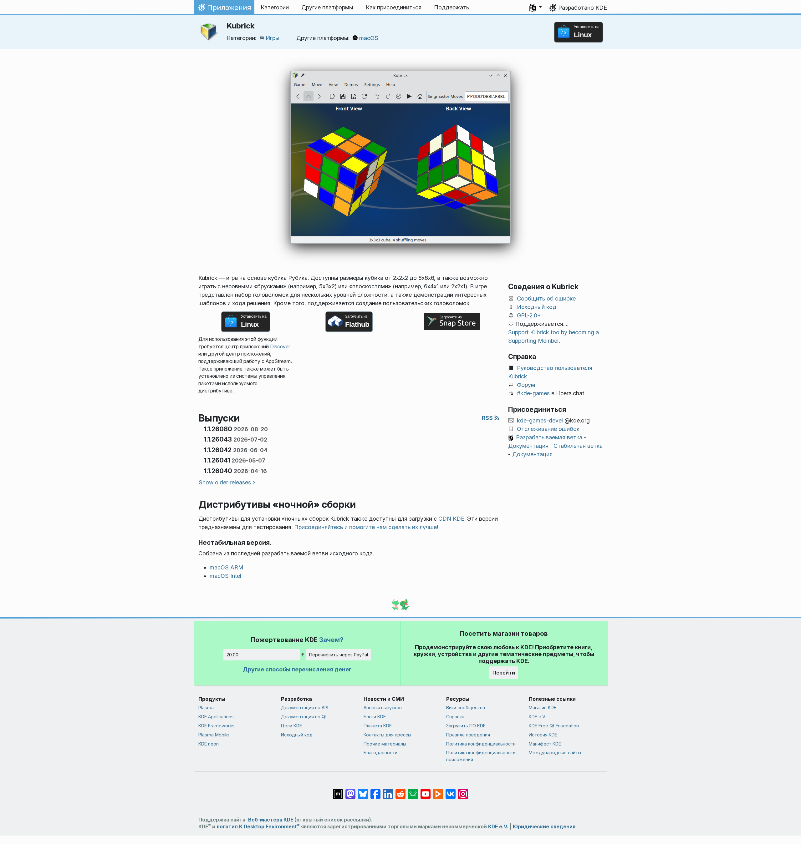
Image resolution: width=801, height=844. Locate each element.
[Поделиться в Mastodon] (350, 791)
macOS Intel (225, 576)
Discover (280, 347)
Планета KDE (378, 725)
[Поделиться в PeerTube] (438, 791)
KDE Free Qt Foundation (554, 725)
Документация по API (304, 707)
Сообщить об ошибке (546, 298)
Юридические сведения (544, 827)
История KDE (543, 734)
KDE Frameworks (216, 725)
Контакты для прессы (387, 734)
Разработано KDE (582, 7)
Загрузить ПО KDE (466, 725)
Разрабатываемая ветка (549, 437)
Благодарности (380, 752)
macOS (368, 38)
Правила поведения (468, 734)
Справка (455, 716)
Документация (528, 445)
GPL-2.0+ (529, 315)
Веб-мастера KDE (270, 820)
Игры (272, 38)
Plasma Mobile (213, 734)
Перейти (503, 673)
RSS (488, 418)
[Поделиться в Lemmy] (413, 791)
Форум (526, 385)
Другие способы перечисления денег (297, 669)
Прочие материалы (385, 743)
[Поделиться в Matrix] (338, 791)
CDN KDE (451, 518)
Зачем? (331, 640)
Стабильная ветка (578, 445)
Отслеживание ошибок (548, 429)
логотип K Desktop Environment (258, 827)
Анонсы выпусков (383, 707)
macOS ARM (226, 567)
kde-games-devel (540, 420)
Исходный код (536, 307)
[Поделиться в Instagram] (463, 791)
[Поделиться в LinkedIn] (388, 791)
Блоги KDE (375, 716)
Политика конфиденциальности (481, 743)
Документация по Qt (304, 716)
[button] (535, 7)
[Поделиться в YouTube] (426, 791)
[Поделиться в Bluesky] (363, 791)
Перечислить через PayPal (338, 654)
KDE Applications (216, 716)
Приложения (224, 9)
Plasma (206, 707)
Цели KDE (291, 725)
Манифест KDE (545, 743)
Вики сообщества (465, 707)
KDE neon (208, 743)
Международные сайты (555, 752)
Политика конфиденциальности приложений (481, 756)
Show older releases (225, 482)
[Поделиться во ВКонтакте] (451, 791)
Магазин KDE (542, 707)
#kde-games (533, 393)
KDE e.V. (537, 716)
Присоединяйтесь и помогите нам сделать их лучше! (366, 527)
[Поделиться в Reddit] (400, 791)
